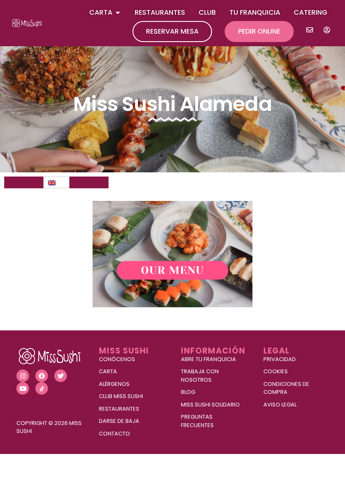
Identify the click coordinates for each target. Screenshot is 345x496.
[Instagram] (22, 375)
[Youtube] (22, 388)
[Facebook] (41, 375)
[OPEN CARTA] (117, 13)
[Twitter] (60, 375)
